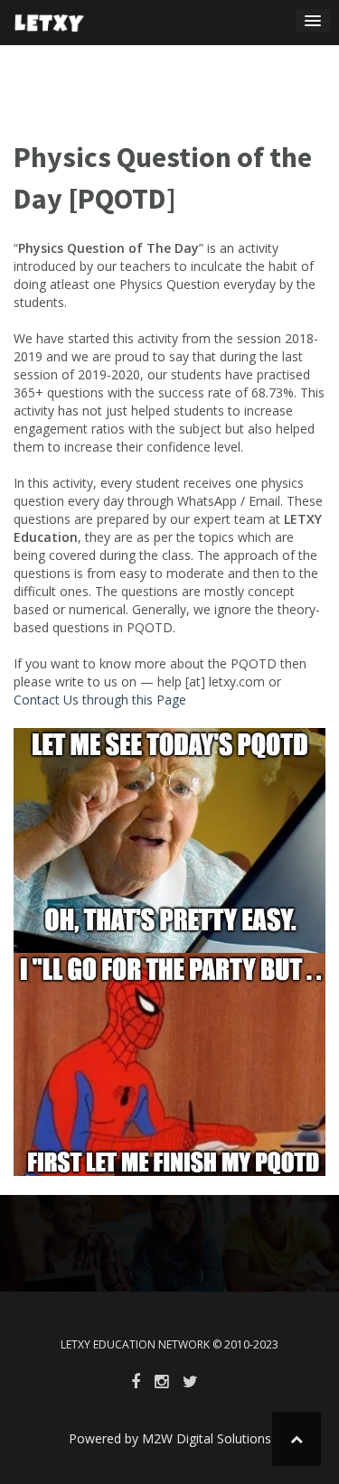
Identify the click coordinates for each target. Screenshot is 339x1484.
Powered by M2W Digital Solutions (170, 1438)
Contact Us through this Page (100, 699)
